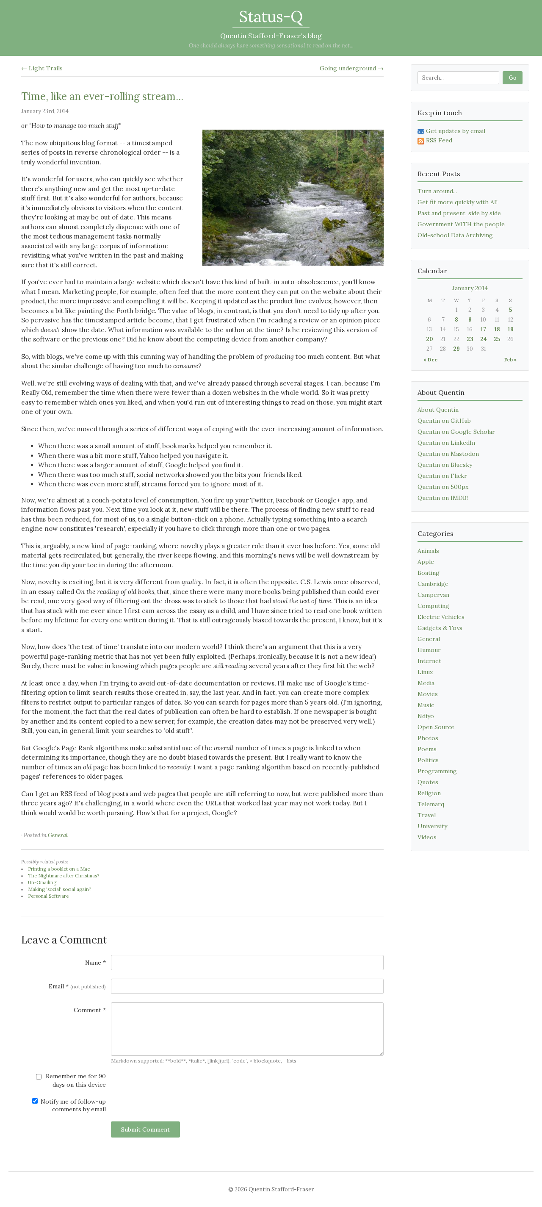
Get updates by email (455, 131)
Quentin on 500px (443, 487)
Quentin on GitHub (444, 421)
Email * (77, 986)
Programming (437, 771)
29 (456, 348)
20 (429, 339)
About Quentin (438, 409)
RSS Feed (439, 140)
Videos (427, 837)
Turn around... (437, 191)
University (432, 826)
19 (511, 329)
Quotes (428, 782)
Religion (429, 793)
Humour (429, 650)
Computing (433, 606)
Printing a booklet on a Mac (59, 869)
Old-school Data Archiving (455, 235)
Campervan (433, 595)
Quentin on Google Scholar (456, 432)
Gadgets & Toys (440, 628)
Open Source (436, 727)
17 (483, 329)
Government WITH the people (461, 224)
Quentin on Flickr (442, 476)
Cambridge (433, 584)
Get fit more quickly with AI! (458, 202)
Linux (425, 672)
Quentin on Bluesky (445, 465)
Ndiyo (426, 716)
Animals (428, 551)
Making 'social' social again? (59, 889)
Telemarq (431, 804)
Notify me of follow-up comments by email (72, 1105)
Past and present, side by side (459, 213)
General (58, 835)
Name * (95, 962)
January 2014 (470, 288)
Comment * (90, 1010)
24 (483, 339)
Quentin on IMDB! (443, 498)
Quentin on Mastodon (448, 454)
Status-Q (271, 16)
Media (426, 683)
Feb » (510, 359)
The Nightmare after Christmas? (63, 876)
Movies (428, 694)
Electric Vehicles (441, 617)
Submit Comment (145, 1129)
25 (497, 339)
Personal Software (48, 896)
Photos (428, 738)
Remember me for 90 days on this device (75, 1080)
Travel (427, 815)
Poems (427, 749)
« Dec (430, 359)
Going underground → (352, 68)
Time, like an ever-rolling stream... (102, 96)
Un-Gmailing (42, 882)
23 (470, 339)
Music (426, 705)
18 (497, 329)
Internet (429, 661)
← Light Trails (42, 68)
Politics (428, 760)
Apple (426, 562)
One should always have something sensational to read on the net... (271, 45)
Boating (429, 573)
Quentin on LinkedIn (446, 443)
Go (512, 78)
